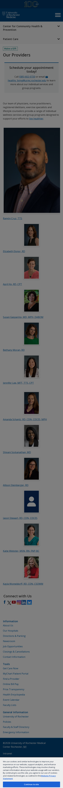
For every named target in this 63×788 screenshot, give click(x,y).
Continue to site (31, 784)
